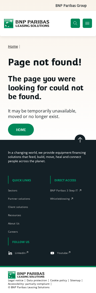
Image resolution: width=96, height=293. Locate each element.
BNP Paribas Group (71, 6)
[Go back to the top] (80, 140)
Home (13, 46)
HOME (21, 130)
